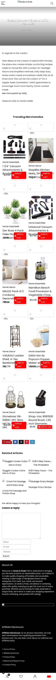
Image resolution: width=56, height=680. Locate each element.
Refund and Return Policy (14, 661)
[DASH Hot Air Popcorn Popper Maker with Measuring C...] (41, 336)
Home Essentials (10, 162)
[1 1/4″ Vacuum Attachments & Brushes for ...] (14, 146)
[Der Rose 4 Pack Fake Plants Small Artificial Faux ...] (14, 211)
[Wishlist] (21, 676)
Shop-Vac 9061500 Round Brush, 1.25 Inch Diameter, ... (41, 420)
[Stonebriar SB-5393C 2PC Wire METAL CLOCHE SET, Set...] (14, 397)
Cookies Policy (10, 664)
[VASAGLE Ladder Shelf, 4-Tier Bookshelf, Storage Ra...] (14, 336)
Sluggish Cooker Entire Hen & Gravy (13, 472)
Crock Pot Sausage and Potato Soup (14, 492)
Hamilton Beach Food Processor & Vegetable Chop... (40, 291)
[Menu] (3, 3)
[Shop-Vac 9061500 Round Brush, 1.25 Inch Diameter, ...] (41, 397)
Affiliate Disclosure (11, 653)
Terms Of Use (9, 649)
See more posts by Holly (14, 93)
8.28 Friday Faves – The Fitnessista (40, 472)
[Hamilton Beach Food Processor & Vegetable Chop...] (41, 268)
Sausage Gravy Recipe (40, 487)
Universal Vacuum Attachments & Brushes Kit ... (40, 230)
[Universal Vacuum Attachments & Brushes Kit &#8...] (41, 207)
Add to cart (18, 175)
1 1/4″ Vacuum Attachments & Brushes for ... (12, 169)
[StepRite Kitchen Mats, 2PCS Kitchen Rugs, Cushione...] (41, 150)
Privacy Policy (9, 657)
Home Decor (35, 165)
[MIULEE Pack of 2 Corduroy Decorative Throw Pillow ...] (14, 271)
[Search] (52, 3)
